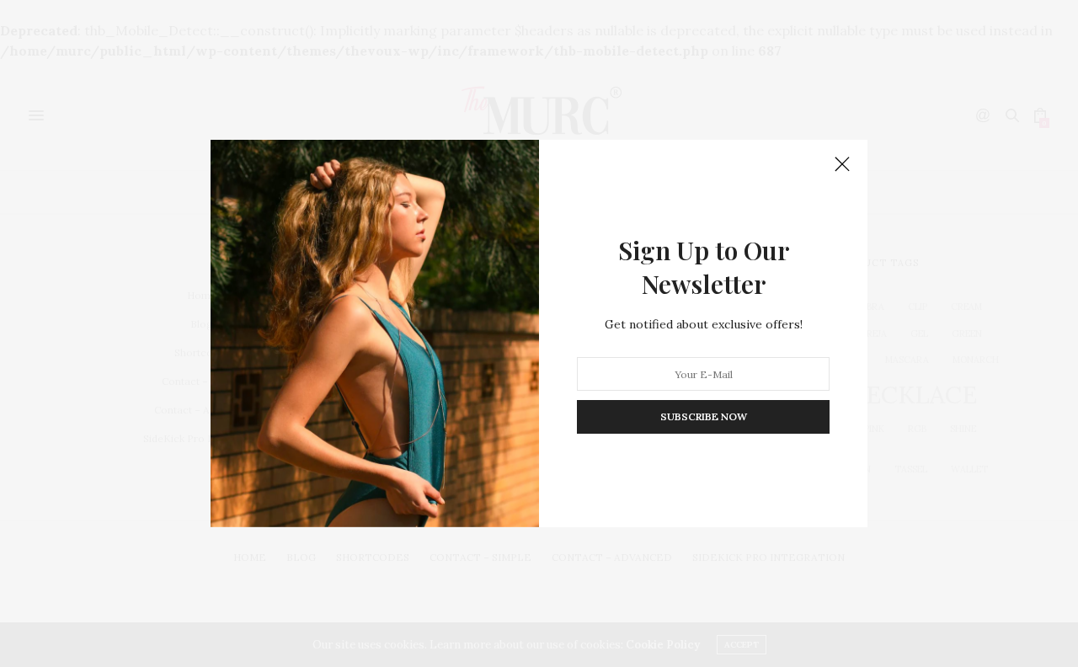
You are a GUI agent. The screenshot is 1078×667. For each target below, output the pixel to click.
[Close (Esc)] (842, 165)
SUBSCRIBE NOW (703, 416)
